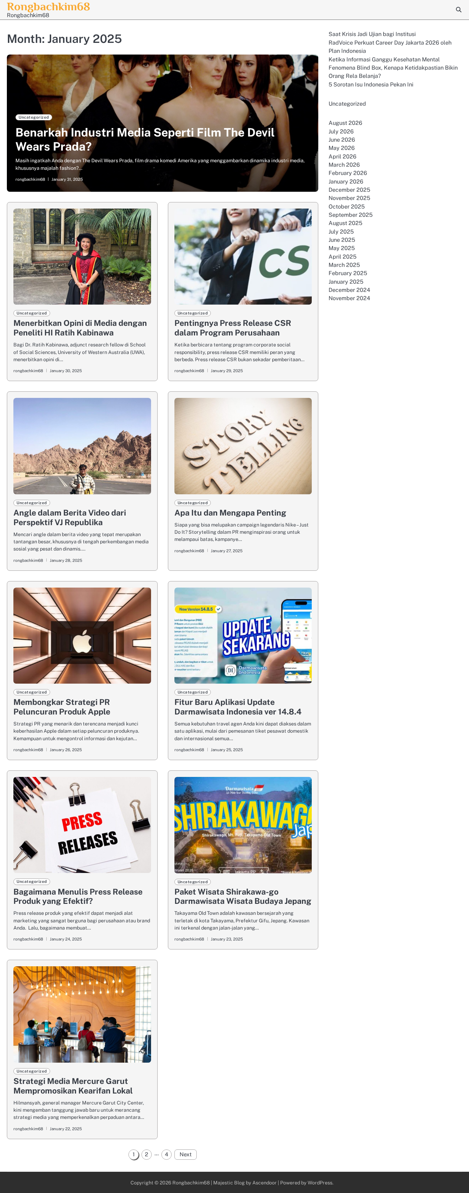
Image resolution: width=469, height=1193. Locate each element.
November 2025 (349, 198)
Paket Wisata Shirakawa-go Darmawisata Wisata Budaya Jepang (242, 896)
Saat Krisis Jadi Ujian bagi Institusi (372, 34)
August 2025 (345, 223)
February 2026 (348, 173)
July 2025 (341, 231)
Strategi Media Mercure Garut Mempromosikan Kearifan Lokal (73, 1085)
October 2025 (347, 206)
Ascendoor (264, 1182)
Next (186, 1154)
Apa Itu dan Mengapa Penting (230, 512)
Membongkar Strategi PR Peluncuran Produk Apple (61, 706)
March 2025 (344, 265)
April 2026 (342, 156)
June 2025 (342, 240)
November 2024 (349, 298)
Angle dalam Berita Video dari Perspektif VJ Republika (69, 517)
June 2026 (342, 140)
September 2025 (351, 215)
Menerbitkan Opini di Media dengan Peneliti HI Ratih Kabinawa (80, 327)
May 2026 (342, 148)
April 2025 (342, 256)
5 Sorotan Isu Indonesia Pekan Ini (371, 84)
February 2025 (348, 273)
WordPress (320, 1182)
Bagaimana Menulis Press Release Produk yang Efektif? (77, 896)
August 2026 (345, 123)
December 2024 (349, 290)
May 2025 (342, 248)
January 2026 (346, 181)
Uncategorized (34, 117)
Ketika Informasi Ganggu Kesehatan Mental (384, 59)
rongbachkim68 (30, 179)
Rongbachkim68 (48, 6)
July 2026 (341, 131)
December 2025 (349, 190)
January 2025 (346, 282)
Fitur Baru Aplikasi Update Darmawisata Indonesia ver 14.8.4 (237, 706)
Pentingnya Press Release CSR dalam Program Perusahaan (232, 327)
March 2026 (344, 165)
